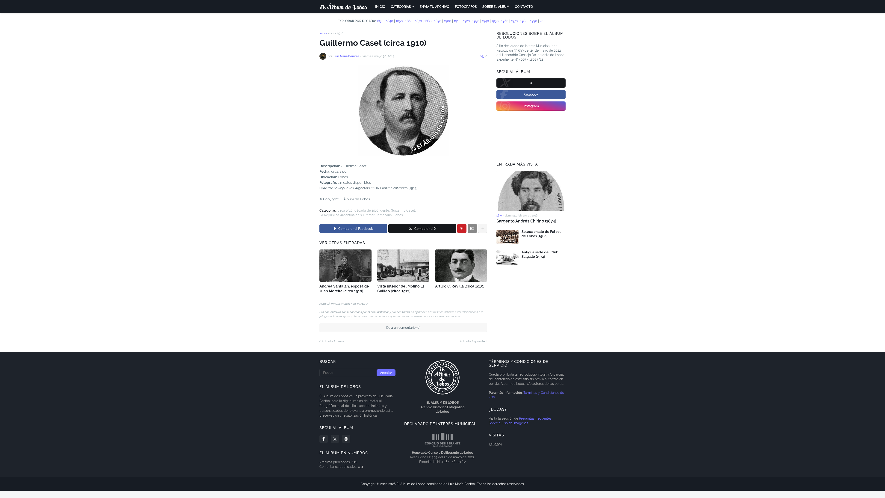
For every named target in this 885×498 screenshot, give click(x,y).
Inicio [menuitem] (380, 7)
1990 (533, 21)
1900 (447, 21)
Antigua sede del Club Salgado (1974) (540, 254)
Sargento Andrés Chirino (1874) (526, 221)
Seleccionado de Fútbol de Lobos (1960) (541, 234)
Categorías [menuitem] (401, 7)
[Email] (472, 228)
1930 (475, 21)
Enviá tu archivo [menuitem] (434, 7)
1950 (495, 21)
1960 (504, 21)
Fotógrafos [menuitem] (466, 7)
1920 (466, 21)
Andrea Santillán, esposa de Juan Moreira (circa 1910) (344, 288)
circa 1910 (336, 33)
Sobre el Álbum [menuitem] (495, 7)
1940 (485, 21)
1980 (524, 21)
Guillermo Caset (403, 210)
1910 (457, 21)
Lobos (398, 215)
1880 (428, 21)
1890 (437, 21)
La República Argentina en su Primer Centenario (355, 215)
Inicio (323, 33)
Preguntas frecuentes (535, 418)
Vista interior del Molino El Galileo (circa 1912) (400, 288)
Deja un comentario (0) (403, 327)
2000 (544, 21)
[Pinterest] (461, 228)
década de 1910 (366, 210)
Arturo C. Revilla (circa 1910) (459, 286)
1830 (380, 21)
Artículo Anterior (333, 341)
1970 (514, 21)
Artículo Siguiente (472, 341)
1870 (418, 21)
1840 (389, 21)
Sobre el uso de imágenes (508, 423)
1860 (409, 21)
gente (384, 210)
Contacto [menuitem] (524, 7)
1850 (399, 21)
